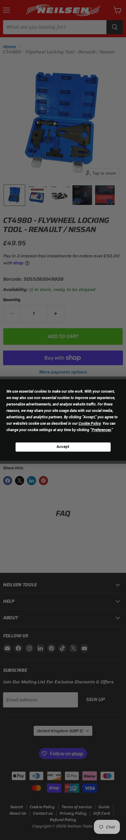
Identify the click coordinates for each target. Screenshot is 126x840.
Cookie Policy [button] (90, 423)
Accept (63, 447)
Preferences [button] (101, 430)
